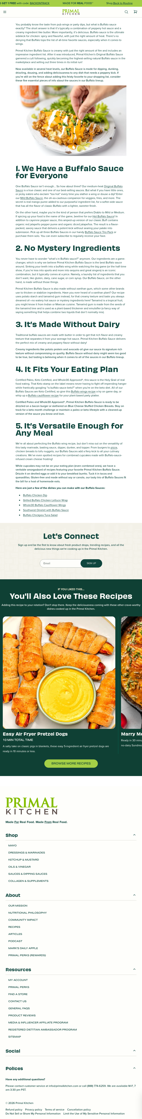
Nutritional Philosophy (27, 912)
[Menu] (5, 12)
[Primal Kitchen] (71, 12)
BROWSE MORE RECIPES (71, 763)
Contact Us (17, 1001)
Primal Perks (18, 987)
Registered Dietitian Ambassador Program (42, 1029)
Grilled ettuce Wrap (45, 500)
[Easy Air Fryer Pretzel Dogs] (59, 672)
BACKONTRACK (40, 3)
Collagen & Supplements (28, 881)
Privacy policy (33, 1110)
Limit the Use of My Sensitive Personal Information (94, 1114)
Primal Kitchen (24, 1103)
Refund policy (14, 1110)
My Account (18, 980)
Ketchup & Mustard (23, 859)
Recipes (14, 926)
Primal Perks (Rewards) (27, 955)
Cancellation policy (79, 1110)
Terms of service (54, 1110)
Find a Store (18, 994)
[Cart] (135, 12)
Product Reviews (22, 1015)
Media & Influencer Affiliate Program (38, 1022)
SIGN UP (91, 563)
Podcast (15, 941)
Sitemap (14, 1036)
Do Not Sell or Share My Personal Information (33, 1114)
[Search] (126, 12)
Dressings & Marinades (26, 852)
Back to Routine (123, 3)
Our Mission (17, 905)
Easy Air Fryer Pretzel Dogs (35, 733)
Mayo (12, 845)
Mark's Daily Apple (23, 948)
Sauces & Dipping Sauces (27, 873)
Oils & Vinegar (19, 866)
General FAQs (19, 1008)
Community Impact (23, 919)
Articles (15, 934)
